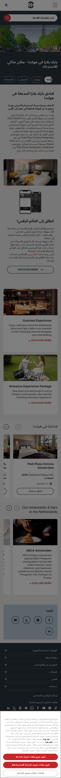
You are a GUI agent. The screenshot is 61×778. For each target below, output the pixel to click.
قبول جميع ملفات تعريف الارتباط (30, 757)
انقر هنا (49, 742)
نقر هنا (46, 739)
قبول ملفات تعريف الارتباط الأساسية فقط (30, 765)
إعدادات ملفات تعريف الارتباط (30, 773)
